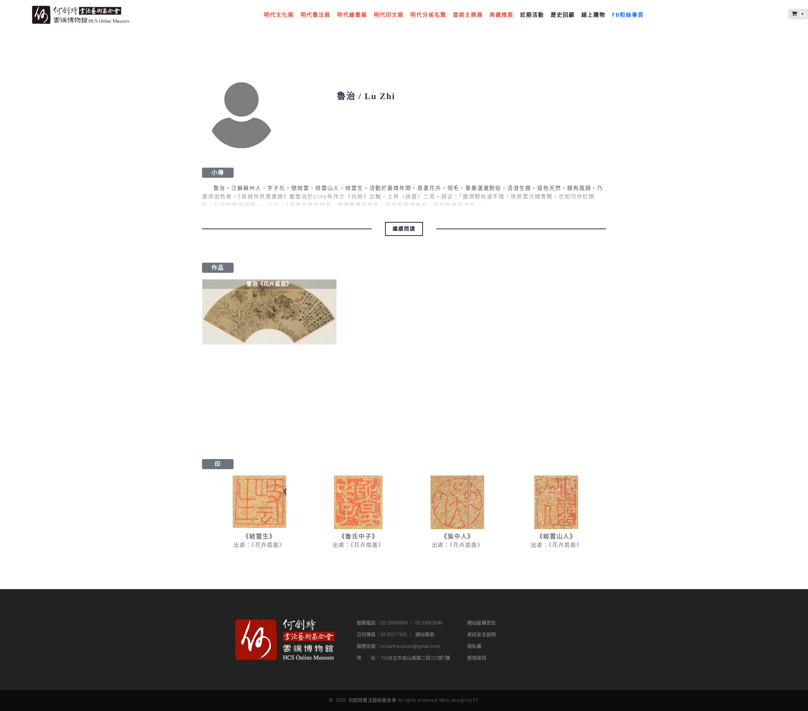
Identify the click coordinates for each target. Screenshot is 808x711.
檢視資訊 (476, 658)
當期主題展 (468, 15)
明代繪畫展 (352, 15)
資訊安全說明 (481, 634)
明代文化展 (279, 15)
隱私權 (474, 646)
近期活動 (532, 15)
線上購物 (593, 15)
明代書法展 (315, 15)
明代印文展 (389, 15)
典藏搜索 (502, 15)
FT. (476, 700)
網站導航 (425, 634)
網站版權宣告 (481, 623)
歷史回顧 (563, 15)
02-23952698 (428, 623)
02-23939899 (393, 623)
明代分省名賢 (428, 15)
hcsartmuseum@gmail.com (410, 646)
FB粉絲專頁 (628, 15)
